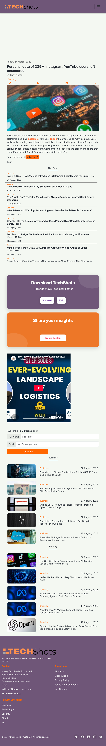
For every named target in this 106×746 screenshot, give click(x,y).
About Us (59, 671)
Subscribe (27, 451)
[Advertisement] (53, 34)
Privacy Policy (62, 680)
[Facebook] (38, 83)
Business (43, 468)
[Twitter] (10, 83)
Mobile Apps (61, 675)
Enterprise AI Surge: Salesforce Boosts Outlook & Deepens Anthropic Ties (65, 538)
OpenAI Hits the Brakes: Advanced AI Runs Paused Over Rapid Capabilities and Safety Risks (68, 627)
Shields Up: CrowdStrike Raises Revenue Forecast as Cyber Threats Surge (67, 506)
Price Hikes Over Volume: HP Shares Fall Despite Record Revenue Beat (64, 522)
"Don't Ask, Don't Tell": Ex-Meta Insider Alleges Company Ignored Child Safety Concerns (63, 595)
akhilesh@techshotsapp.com (16, 689)
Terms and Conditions (66, 684)
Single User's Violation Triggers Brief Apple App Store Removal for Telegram (49, 261)
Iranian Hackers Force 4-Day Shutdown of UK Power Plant (39, 186)
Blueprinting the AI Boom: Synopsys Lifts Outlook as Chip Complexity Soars (66, 489)
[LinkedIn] (67, 83)
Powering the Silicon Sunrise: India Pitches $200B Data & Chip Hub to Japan (68, 473)
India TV (31, 157)
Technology (8, 709)
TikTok (53, 138)
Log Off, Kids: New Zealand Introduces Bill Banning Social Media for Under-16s (50, 176)
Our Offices (61, 689)
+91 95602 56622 (11, 693)
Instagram (33, 138)
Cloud (5, 718)
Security (12, 79)
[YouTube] (100, 736)
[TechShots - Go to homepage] (21, 7)
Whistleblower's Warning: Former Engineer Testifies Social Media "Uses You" (49, 210)
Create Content (53, 338)
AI (3, 722)
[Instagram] (94, 736)
